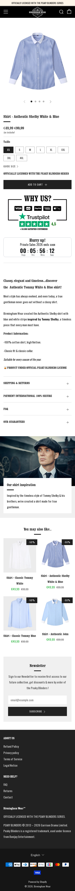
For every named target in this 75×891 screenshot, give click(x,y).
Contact (8, 797)
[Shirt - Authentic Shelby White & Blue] (55, 554)
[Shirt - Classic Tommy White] (19, 555)
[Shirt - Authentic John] (55, 612)
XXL (63, 150)
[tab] (31, 101)
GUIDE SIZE (9, 166)
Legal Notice (10, 765)
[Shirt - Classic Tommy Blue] (19, 613)
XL (51, 150)
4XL (21, 158)
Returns (7, 791)
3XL (9, 158)
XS (8, 150)
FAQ (5, 784)
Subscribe (35, 711)
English (35, 855)
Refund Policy (11, 746)
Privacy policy (11, 753)
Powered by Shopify (37, 881)
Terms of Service (12, 759)
